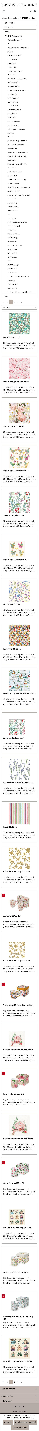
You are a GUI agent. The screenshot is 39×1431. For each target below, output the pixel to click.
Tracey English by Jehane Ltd (18, 276)
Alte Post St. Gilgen (14, 55)
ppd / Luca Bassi (14, 226)
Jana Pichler (12, 148)
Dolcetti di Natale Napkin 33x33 (17, 1361)
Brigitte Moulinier (14, 86)
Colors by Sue (12, 117)
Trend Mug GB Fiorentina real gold (18, 1005)
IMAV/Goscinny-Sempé (16, 145)
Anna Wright (12, 59)
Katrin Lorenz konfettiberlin (17, 164)
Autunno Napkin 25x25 (13, 738)
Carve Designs (13, 102)
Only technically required (25, 1422)
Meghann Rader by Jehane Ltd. (19, 195)
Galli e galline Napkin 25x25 (15, 560)
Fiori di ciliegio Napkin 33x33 (16, 382)
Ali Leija (10, 51)
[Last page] (22, 302)
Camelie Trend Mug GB (13, 1183)
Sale (6, 296)
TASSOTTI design (13, 265)
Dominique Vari (13, 125)
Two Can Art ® (13, 284)
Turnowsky (11, 280)
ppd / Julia (12, 218)
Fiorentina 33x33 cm (12, 649)
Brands (7, 32)
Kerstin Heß (12, 168)
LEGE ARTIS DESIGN (14, 172)
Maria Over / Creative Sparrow (19, 187)
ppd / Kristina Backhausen (17, 222)
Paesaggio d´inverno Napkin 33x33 (19, 693)
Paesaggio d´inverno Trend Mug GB (18, 1318)
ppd (9, 214)
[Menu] (4, 11)
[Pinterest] (19, 1406)
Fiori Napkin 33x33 (11, 604)
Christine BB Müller (14, 110)
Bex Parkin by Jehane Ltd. (17, 79)
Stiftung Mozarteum (15, 261)
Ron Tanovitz (12, 241)
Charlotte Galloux (14, 106)
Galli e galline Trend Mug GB (16, 1272)
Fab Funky (11, 133)
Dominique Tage (14, 121)
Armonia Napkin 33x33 (13, 426)
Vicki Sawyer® (13, 288)
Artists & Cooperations (13, 36)
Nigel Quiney (12, 203)
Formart (10, 137)
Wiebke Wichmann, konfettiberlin (20, 292)
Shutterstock (12, 253)
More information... (27, 1418)
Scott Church (12, 249)
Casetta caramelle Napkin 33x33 (18, 1138)
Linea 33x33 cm (10, 827)
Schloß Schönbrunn (15, 245)
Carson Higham (13, 98)
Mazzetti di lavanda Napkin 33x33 (18, 782)
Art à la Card (12, 67)
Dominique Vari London (16, 129)
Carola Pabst (12, 94)
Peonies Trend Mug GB (13, 1094)
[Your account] (34, 11)
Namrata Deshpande (15, 199)
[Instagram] (23, 1406)
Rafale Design (13, 238)
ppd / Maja (12, 230)
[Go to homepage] (19, 5)
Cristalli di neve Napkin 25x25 (16, 960)
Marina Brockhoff (14, 191)
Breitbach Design (14, 82)
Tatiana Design (13, 269)
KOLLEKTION (9, 23)
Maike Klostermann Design (17, 179)
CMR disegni (12, 114)
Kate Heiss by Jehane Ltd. (17, 156)
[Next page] (18, 302)
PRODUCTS (9, 27)
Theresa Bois (12, 272)
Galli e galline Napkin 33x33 (15, 471)
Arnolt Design (12, 63)
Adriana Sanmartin (14, 40)
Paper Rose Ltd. (13, 207)
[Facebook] (15, 1406)
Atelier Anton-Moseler (15, 71)
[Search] (29, 11)
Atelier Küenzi (12, 75)
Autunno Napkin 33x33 (13, 515)
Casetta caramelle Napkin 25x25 (18, 1049)
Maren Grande (13, 183)
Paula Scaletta (13, 210)
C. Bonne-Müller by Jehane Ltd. (19, 90)
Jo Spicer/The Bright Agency (18, 152)
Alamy (10, 44)
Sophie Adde (12, 257)
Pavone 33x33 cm (11, 337)
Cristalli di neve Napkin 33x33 (16, 871)
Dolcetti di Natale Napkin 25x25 (17, 1227)
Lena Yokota (12, 176)
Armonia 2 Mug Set (11, 916)
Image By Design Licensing (17, 141)
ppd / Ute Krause (14, 234)
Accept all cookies (19, 1428)
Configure (8, 1422)
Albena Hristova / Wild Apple (18, 48)
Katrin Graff (12, 160)
